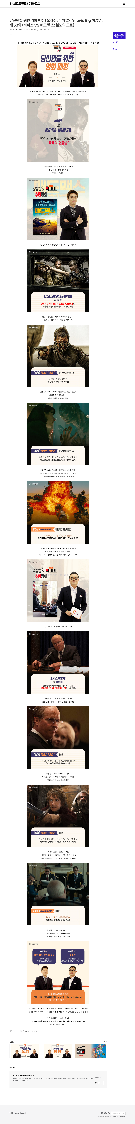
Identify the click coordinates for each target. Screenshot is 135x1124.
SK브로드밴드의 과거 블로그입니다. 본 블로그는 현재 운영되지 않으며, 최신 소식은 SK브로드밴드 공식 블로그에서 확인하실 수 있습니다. (53, 1079)
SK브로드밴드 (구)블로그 (24, 3)
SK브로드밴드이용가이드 (119, 36)
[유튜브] (105, 1113)
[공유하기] (16, 1031)
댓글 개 (12, 1067)
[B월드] (102, 1113)
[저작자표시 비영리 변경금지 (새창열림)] (34, 1031)
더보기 (105, 1042)
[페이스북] (108, 1113)
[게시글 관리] (20, 1031)
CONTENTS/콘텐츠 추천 (17, 30)
